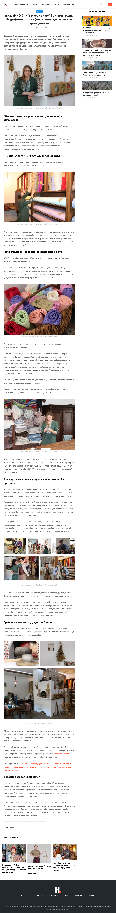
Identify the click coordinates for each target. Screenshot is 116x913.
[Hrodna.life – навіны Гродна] (5, 4)
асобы (8, 823)
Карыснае (46, 4)
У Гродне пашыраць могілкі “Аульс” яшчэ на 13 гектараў (96, 94)
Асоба (39, 12)
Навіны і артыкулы (21, 4)
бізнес (18, 823)
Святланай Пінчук (61, 754)
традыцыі (10, 827)
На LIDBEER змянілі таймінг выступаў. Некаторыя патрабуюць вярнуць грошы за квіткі (96, 30)
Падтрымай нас (68, 4)
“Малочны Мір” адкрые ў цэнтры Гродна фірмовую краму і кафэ (95, 74)
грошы (29, 823)
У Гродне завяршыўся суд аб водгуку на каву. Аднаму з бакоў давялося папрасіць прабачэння (97, 52)
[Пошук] (103, 4)
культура (40, 823)
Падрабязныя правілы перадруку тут (57, 909)
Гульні (35, 4)
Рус (110, 4)
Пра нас (57, 4)
